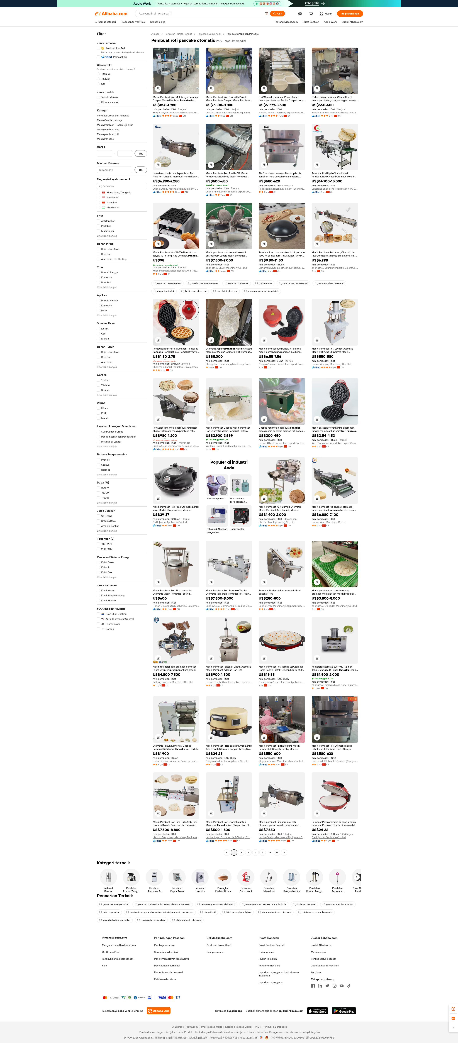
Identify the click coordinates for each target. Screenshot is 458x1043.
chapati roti (210, 912)
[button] (266, 13)
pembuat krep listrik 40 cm (339, 904)
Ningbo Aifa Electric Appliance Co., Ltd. (227, 761)
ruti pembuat (265, 283)
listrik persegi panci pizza (238, 912)
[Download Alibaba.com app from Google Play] (344, 1010)
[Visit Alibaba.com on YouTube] (342, 986)
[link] (453, 1009)
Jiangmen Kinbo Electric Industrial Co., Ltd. (282, 267)
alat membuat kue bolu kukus (276, 912)
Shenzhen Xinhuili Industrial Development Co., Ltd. (176, 366)
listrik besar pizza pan (195, 291)
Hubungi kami (266, 952)
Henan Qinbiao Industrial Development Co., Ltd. (176, 761)
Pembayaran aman (164, 945)
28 (277, 852)
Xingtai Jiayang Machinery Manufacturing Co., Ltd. (176, 112)
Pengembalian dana (269, 965)
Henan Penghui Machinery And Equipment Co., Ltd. (229, 682)
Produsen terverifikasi (218, 945)
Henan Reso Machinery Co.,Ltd (329, 522)
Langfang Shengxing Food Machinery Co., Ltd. (335, 188)
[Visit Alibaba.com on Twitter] (327, 986)
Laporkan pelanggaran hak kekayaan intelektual (279, 974)
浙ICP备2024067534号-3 (320, 1037)
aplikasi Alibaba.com (291, 1010)
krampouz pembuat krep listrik (263, 291)
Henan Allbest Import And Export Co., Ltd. (281, 443)
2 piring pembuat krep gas (205, 283)
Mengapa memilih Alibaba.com (119, 945)
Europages (281, 1026)
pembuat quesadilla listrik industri (218, 904)
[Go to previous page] (227, 852)
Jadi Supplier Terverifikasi (325, 965)
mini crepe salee (111, 912)
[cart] (311, 14)
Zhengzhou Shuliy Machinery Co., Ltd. (226, 267)
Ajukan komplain (268, 958)
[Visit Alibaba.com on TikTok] (349, 986)
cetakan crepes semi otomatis (317, 912)
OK (141, 153)
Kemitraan (316, 972)
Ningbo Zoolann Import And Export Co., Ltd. (282, 364)
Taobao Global (244, 1026)
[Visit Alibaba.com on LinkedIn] (320, 986)
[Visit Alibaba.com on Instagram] (334, 986)
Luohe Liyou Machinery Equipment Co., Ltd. (282, 605)
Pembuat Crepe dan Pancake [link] (242, 33)
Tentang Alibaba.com (114, 937)
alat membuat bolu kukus (188, 920)
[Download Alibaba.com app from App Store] (317, 1010)
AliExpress (178, 1026)
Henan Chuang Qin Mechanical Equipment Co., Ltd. (176, 605)
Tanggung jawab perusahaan (117, 958)
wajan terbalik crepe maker (116, 920)
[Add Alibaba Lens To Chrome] (158, 1010)
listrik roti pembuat (306, 904)
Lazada (229, 1026)
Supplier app (234, 1010)
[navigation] (122, 443)
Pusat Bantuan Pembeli (271, 945)
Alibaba (155, 33)
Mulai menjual (318, 952)
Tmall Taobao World (211, 1026)
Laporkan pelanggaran (271, 982)
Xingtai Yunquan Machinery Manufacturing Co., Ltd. (335, 112)
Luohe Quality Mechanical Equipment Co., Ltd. (176, 188)
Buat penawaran (215, 952)
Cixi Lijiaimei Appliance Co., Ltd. (170, 522)
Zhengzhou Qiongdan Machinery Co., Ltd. (334, 605)
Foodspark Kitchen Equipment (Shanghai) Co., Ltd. (282, 188)
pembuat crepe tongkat (169, 283)
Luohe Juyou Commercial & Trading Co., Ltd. (176, 445)
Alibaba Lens (122, 1010)
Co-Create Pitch (111, 952)
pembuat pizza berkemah (331, 283)
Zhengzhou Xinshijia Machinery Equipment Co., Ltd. (335, 684)
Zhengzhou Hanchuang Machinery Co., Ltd (229, 364)
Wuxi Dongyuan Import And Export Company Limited (335, 443)
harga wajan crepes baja (153, 920)
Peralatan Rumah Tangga (178, 33)
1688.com (192, 1026)
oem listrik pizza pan (227, 291)
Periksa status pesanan (324, 958)
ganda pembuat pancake (115, 904)
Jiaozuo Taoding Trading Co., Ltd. (277, 522)
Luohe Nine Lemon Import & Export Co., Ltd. (229, 191)
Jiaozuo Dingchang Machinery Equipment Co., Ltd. (229, 112)
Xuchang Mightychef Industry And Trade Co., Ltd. (176, 270)
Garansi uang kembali (166, 952)
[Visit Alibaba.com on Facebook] (313, 986)
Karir (104, 965)
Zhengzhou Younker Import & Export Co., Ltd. (335, 267)
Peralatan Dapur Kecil (209, 33)
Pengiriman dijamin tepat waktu (171, 958)
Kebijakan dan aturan (165, 979)
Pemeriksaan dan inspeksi (168, 972)
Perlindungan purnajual (167, 965)
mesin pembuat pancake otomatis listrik (265, 904)
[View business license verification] (261, 1037)
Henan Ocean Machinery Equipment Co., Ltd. (282, 112)
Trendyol (267, 1026)
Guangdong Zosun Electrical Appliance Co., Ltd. (282, 682)
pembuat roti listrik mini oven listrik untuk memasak (164, 904)
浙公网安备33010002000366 (287, 1037)
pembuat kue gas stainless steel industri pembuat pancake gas (161, 912)
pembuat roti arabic (238, 283)
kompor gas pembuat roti (295, 283)
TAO (257, 1026)
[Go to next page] (284, 852)
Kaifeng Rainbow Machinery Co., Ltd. (173, 682)
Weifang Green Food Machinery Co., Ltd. (228, 445)
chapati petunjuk (165, 291)
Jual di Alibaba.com (321, 945)
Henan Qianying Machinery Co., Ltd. (331, 364)
